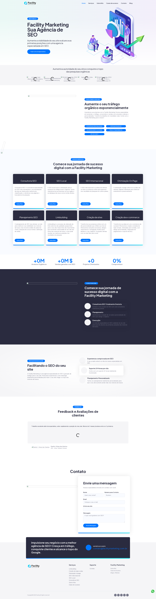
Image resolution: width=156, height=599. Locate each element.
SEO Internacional (74, 575)
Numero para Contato (112, 492)
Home (83, 3)
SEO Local (72, 578)
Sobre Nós (100, 3)
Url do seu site (87, 506)
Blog (130, 3)
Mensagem (86, 513)
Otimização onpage (75, 573)
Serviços (91, 3)
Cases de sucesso (112, 3)
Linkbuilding (72, 569)
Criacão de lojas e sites (76, 571)
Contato (124, 3)
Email (85, 499)
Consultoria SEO (74, 580)
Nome (85, 492)
